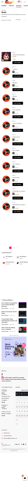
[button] (3, 2)
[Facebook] (8, 257)
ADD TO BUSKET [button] (17, 62)
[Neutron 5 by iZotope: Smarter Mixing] (22, 314)
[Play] (13, 72)
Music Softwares (5, 308)
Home (3, 10)
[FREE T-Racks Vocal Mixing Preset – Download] (22, 330)
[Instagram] (25, 444)
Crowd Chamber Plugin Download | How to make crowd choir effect (9, 320)
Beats (13, 52)
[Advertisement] (14, 37)
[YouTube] (23, 444)
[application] (13, 72)
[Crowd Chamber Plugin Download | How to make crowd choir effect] (22, 321)
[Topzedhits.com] (9, 2)
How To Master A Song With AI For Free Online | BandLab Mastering (9, 304)
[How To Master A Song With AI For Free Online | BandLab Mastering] (22, 305)
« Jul (16, 423)
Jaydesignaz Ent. (20, 449)
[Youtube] (8, 262)
